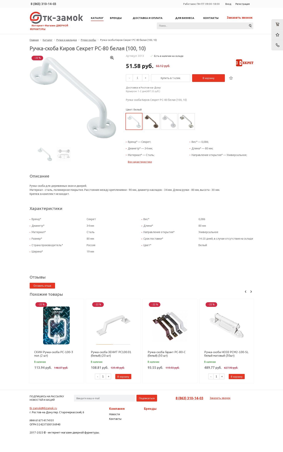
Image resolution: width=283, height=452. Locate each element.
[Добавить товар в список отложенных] (231, 78)
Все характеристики (140, 161)
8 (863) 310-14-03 (43, 4)
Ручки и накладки (66, 40)
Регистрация (242, 4)
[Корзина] (277, 24)
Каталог (47, 40)
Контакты (115, 418)
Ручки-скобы (88, 40)
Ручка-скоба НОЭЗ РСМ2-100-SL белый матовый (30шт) (226, 353)
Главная (34, 40)
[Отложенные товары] (277, 35)
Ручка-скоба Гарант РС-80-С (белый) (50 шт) (167, 353)
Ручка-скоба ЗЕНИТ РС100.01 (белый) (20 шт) (111, 353)
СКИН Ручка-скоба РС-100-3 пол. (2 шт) (53, 353)
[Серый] (169, 121)
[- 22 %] (56, 325)
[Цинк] (186, 121)
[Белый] (134, 121)
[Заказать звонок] (277, 45)
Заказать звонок (240, 17)
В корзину (208, 78)
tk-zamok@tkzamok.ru (43, 408)
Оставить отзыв (42, 285)
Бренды (150, 408)
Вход (228, 4)
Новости (114, 414)
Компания (117, 408)
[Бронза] (151, 121)
